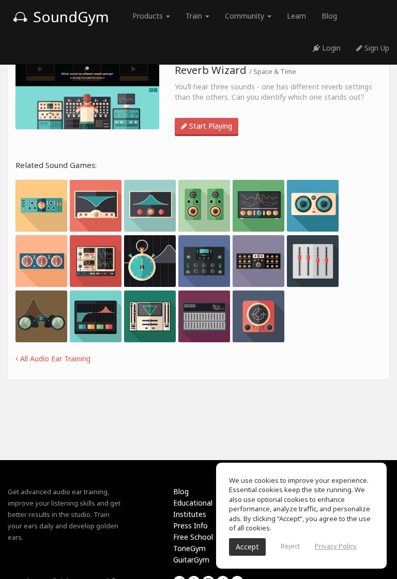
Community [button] (245, 16)
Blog (329, 16)
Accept (247, 547)
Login (330, 48)
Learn (296, 16)
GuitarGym (191, 560)
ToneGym (189, 548)
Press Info (190, 525)
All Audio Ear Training (54, 358)
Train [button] (195, 16)
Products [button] (148, 16)
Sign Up (375, 48)
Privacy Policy (336, 546)
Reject (290, 546)
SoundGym (69, 16)
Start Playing (209, 126)
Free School (193, 537)
